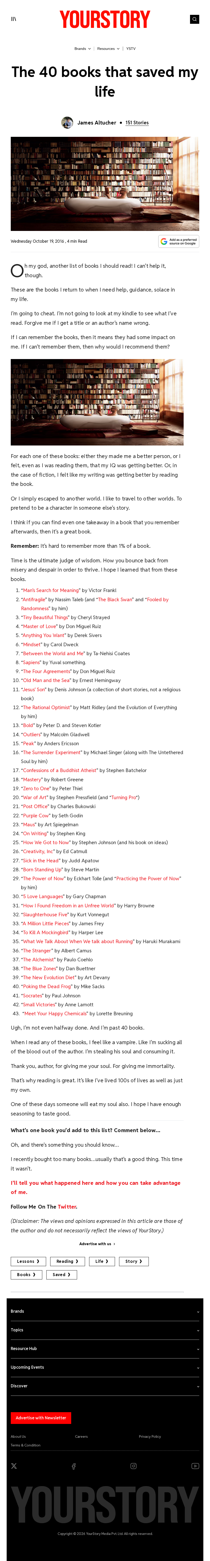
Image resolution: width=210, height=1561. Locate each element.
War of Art (34, 797)
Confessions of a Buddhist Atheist (59, 770)
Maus (29, 824)
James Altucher (96, 122)
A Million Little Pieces (46, 923)
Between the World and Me (53, 653)
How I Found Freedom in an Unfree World (68, 905)
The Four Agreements (46, 671)
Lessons (26, 1261)
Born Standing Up (42, 869)
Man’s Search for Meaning (51, 590)
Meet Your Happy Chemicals (55, 1013)
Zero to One (36, 788)
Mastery (32, 779)
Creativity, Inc (38, 851)
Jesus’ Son (34, 689)
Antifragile (34, 599)
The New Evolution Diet (49, 977)
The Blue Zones (39, 968)
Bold (28, 725)
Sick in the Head (41, 860)
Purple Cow (36, 815)
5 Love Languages (43, 896)
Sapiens (31, 662)
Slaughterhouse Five (45, 914)
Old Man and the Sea (46, 680)
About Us (18, 1436)
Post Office (35, 806)
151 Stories (137, 123)
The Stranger (37, 950)
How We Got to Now (46, 842)
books (24, 1274)
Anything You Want (43, 635)
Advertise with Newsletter (41, 1418)
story (131, 1261)
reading (65, 1261)
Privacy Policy (150, 1436)
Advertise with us (95, 1244)
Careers (81, 1436)
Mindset (31, 644)
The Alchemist (38, 959)
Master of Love (39, 626)
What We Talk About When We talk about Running (78, 941)
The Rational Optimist (46, 707)
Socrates (32, 996)
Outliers (31, 734)
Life (99, 1261)
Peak (28, 743)
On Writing (35, 833)
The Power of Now (43, 878)
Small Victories (39, 1004)
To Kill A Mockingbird (45, 932)
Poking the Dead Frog (47, 986)
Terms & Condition (25, 1445)
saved (59, 1274)
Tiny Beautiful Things (45, 617)
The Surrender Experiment (51, 752)
